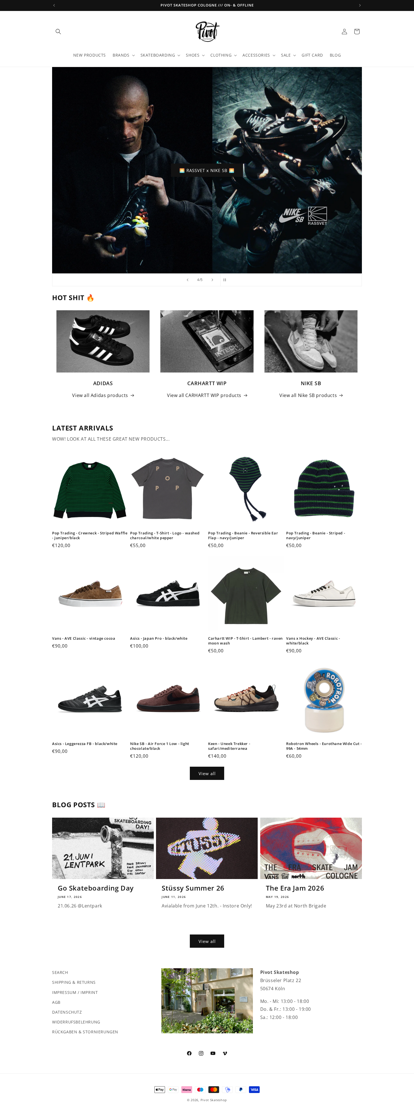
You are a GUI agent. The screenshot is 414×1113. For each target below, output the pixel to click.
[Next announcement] (360, 5)
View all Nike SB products (308, 395)
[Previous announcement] (54, 5)
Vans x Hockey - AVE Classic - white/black (313, 641)
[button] (58, 31)
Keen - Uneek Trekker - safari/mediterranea (229, 746)
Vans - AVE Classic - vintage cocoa (83, 638)
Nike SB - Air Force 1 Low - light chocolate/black (159, 746)
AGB (56, 1002)
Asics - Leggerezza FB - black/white (84, 743)
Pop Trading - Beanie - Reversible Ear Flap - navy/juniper (243, 535)
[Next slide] (212, 280)
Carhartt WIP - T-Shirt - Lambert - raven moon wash (245, 641)
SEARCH (60, 972)
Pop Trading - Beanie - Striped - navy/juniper (315, 535)
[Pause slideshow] (226, 280)
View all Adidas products (100, 395)
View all (207, 773)
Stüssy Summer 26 (193, 888)
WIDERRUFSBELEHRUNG (76, 1022)
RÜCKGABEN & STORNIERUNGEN (85, 1031)
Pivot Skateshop (214, 1100)
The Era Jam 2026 (295, 888)
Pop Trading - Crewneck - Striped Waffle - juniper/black (89, 535)
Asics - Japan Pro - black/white (159, 638)
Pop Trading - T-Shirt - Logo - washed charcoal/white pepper (164, 535)
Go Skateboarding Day (96, 888)
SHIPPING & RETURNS (74, 982)
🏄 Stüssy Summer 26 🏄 (207, 170)
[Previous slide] (187, 280)
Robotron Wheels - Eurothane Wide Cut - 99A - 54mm (324, 746)
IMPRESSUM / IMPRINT (75, 992)
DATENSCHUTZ (67, 1011)
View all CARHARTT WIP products (204, 395)
